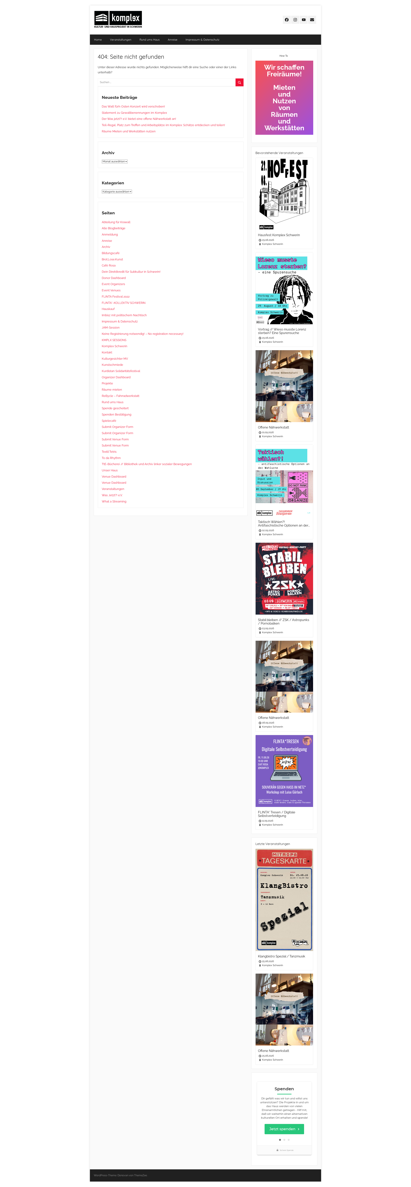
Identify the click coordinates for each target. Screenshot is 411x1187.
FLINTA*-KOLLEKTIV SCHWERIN (123, 302)
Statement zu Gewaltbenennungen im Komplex (134, 112)
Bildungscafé (111, 253)
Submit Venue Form (115, 439)
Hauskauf (108, 309)
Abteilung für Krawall (116, 222)
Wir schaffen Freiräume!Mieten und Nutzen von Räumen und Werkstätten (284, 97)
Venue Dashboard (114, 476)
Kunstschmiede (112, 364)
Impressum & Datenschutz (202, 39)
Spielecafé (109, 420)
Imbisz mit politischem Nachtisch (124, 315)
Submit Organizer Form (117, 427)
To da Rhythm (111, 458)
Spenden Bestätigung (116, 414)
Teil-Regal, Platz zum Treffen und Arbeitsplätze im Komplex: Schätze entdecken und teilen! (163, 125)
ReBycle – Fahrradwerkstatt (120, 396)
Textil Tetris (109, 451)
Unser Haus (110, 470)
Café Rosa (109, 265)
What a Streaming (114, 501)
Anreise (172, 39)
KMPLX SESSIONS (114, 340)
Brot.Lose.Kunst (112, 259)
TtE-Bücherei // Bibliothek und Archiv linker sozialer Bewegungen (147, 464)
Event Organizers (113, 284)
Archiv (106, 247)
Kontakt (107, 352)
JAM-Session (111, 327)
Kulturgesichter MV (115, 358)
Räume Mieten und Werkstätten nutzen (129, 131)
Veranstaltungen (120, 39)
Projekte (107, 383)
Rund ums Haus (150, 39)
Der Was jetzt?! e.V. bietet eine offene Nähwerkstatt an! (139, 118)
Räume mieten (112, 389)
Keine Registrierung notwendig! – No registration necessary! (143, 333)
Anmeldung (110, 234)
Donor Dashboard (114, 278)
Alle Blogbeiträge (113, 228)
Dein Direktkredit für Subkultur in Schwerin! (131, 271)
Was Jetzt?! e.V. (112, 495)
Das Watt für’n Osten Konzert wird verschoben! (133, 106)
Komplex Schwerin (114, 346)
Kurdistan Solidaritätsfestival (121, 371)
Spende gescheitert (115, 408)
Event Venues (111, 290)
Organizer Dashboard (116, 377)
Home (98, 39)
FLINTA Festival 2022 (116, 296)
